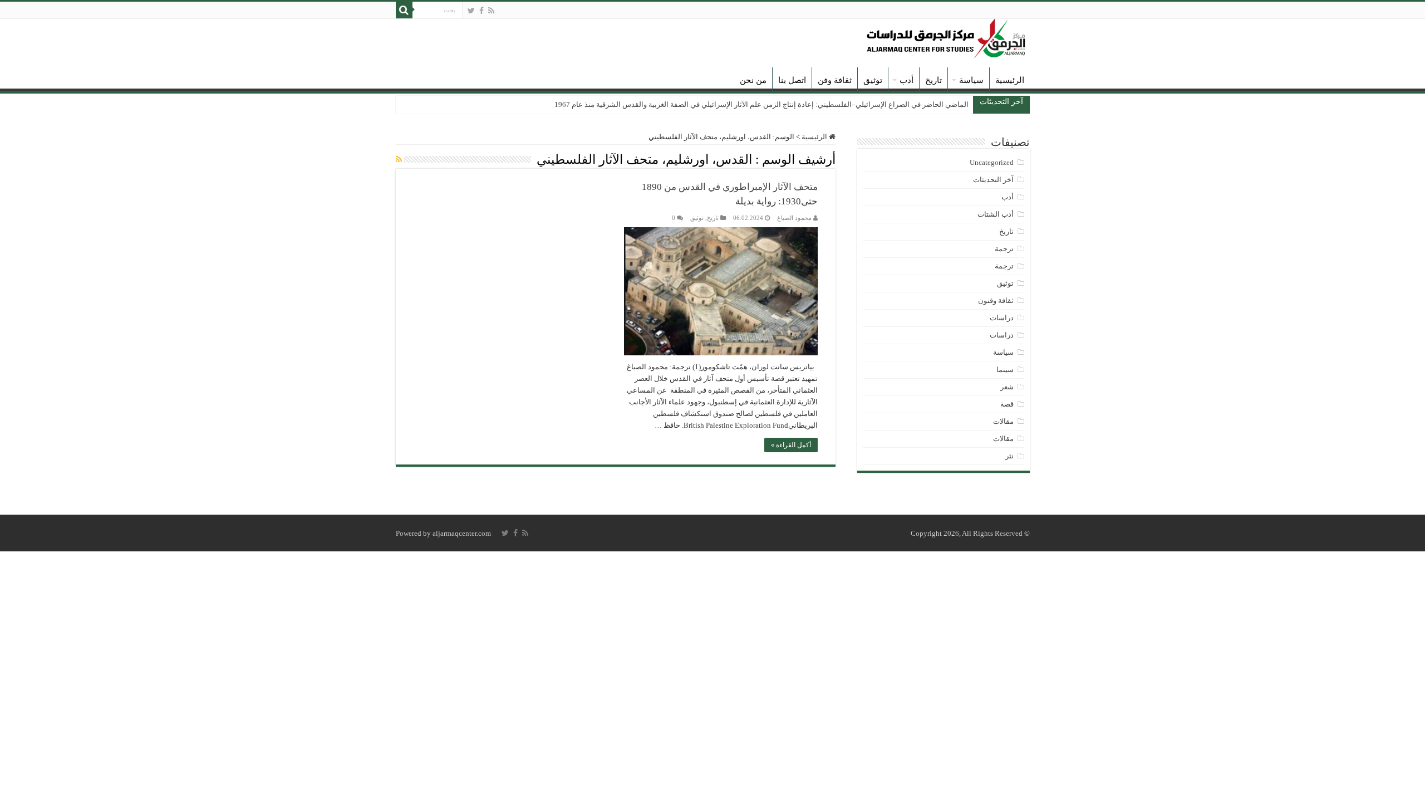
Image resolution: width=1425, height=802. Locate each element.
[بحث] (404, 10)
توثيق (872, 80)
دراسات (1002, 318)
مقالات (1003, 421)
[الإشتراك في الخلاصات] (399, 159)
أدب (906, 80)
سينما (1005, 369)
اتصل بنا (792, 80)
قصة (1007, 404)
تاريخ (933, 80)
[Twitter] (471, 10)
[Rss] (491, 10)
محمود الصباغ (794, 217)
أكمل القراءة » (791, 445)
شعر (1007, 387)
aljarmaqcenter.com (462, 533)
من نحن (753, 80)
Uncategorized (992, 162)
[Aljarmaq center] (946, 36)
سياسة (971, 80)
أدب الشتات (995, 214)
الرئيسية (1009, 80)
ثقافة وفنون (996, 300)
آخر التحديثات (993, 179)
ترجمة (1004, 248)
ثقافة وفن (835, 80)
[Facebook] (481, 10)
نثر (1009, 456)
